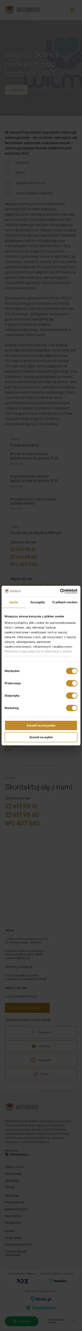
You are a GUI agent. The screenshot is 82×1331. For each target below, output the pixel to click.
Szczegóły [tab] (37, 602)
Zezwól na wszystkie (41, 725)
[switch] (71, 683)
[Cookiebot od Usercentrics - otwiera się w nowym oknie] (60, 591)
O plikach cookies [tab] (64, 602)
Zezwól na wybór (41, 737)
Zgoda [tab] (13, 602)
